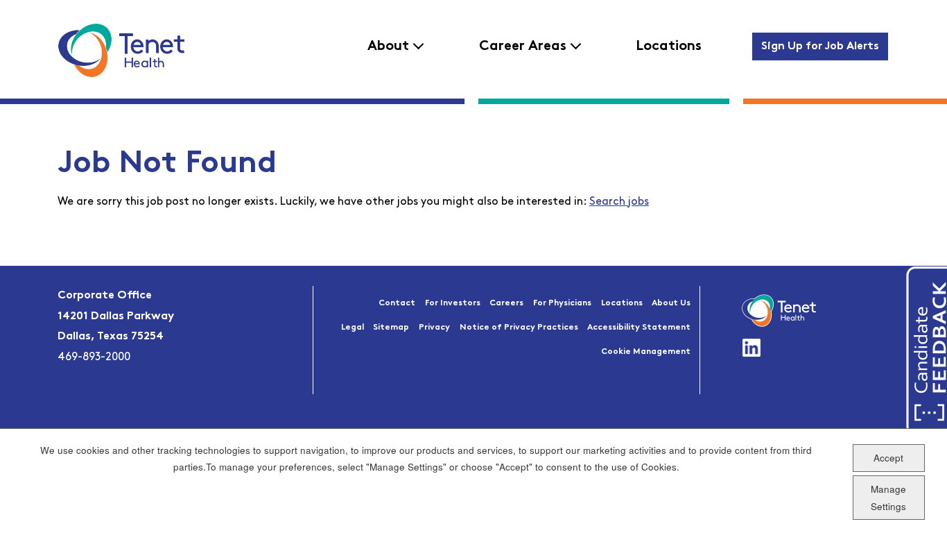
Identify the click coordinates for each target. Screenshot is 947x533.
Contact (397, 303)
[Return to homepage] (121, 50)
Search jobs (619, 202)
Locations (669, 46)
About (388, 46)
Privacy (434, 327)
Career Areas (522, 46)
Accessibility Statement (638, 327)
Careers (506, 303)
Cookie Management (645, 352)
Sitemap (391, 327)
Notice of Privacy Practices (519, 327)
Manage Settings (888, 497)
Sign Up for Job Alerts (820, 46)
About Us (671, 303)
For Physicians (562, 303)
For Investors (452, 303)
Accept (888, 457)
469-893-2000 (94, 357)
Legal (352, 327)
